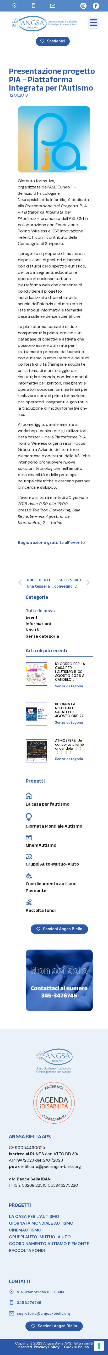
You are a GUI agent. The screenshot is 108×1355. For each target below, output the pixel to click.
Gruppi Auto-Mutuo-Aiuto (52, 864)
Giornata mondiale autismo (41, 1223)
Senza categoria (42, 636)
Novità (32, 630)
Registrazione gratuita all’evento (51, 542)
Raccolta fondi (41, 910)
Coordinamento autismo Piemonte (51, 887)
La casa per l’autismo (34, 1216)
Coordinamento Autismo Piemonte (49, 1243)
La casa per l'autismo (47, 804)
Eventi (32, 617)
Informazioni (38, 623)
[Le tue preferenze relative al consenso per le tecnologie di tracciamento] (99, 1346)
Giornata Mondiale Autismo (54, 826)
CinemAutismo (41, 845)
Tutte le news (40, 611)
